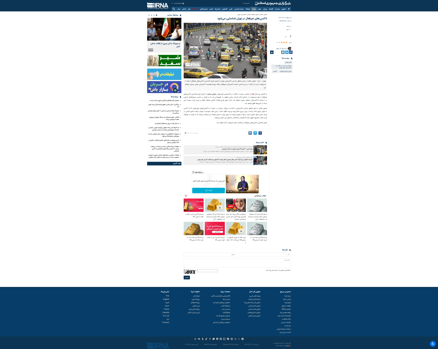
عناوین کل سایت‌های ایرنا (252, 302)
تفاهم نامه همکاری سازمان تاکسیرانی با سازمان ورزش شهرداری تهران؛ (234, 147)
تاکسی (275, 71)
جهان (259, 9)
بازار (189, 9)
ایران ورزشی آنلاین (194, 312)
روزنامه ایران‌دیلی (194, 309)
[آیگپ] (224, 339)
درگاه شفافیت (286, 319)
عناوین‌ (284, 9)
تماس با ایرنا (287, 299)
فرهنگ (247, 9)
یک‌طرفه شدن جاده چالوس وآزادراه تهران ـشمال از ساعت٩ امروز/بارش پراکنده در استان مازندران (163, 128)
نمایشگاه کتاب (225, 306)
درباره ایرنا (287, 296)
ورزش (265, 9)
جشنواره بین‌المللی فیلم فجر (221, 302)
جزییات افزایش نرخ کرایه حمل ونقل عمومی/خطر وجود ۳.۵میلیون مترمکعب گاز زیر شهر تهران (225, 159)
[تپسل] (193, 172)
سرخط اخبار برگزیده (254, 299)
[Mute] (231, 191)
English (166, 299)
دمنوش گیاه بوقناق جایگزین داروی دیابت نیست (164, 100)
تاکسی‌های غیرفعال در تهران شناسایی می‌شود (242, 18)
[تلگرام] (242, 339)
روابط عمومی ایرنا (285, 312)
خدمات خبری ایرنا (285, 332)
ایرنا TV (194, 9)
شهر (287, 30)
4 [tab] (149, 15)
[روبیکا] (235, 339)
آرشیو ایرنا (288, 302)
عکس (211, 9)
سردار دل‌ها (226, 299)
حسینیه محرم (226, 319)
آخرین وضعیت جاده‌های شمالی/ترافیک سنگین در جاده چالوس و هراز (164, 141)
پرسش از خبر (226, 309)
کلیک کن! (208, 190)
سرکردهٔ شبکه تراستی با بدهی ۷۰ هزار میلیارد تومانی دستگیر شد (163, 112)
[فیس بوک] (209, 339)
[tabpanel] (164, 35)
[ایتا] (220, 339)
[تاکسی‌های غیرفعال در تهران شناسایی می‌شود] (225, 50)
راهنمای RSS (286, 309)
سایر (178, 9)
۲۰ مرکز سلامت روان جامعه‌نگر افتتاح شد (167, 123)
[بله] (228, 339)
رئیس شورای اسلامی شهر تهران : (244, 157)
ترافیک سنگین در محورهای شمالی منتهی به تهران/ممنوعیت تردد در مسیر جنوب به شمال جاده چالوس (163, 156)
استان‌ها (217, 9)
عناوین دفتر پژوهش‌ (254, 312)
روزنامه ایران (196, 299)
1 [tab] (156, 15)
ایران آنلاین (196, 306)
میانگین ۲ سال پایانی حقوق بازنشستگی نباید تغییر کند (163, 105)
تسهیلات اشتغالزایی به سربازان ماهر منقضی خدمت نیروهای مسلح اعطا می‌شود (163, 135)
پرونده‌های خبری (254, 296)
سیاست (277, 9)
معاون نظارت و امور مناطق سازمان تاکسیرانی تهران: (252, 14)
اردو (168, 319)
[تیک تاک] (206, 339)
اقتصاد (271, 9)
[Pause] (228, 191)
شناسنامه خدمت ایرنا (284, 316)
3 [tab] (151, 15)
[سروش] (217, 339)
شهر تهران (288, 62)
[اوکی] (202, 339)
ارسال (186, 277)
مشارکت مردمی (286, 322)
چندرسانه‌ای (203, 9)
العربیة (167, 302)
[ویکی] (199, 339)
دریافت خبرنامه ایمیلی (284, 329)
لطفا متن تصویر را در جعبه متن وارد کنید (278, 270)
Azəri (167, 306)
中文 (167, 296)
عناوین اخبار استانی (254, 306)
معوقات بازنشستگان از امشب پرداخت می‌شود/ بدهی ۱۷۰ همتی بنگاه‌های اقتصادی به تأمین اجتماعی (165, 148)
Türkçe (166, 309)
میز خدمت (287, 325)
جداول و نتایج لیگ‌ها (223, 316)
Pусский (166, 316)
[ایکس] (239, 339)
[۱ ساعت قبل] (164, 29)
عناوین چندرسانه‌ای (254, 316)
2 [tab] (154, 15)
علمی (230, 9)
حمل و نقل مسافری (285, 71)
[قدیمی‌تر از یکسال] (260, 149)
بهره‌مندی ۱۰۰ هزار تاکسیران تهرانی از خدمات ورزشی (237, 149)
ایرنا (272, 3)
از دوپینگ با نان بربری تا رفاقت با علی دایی (165, 45)
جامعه (254, 9)
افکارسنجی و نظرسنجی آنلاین (220, 296)
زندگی (184, 9)
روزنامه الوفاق (195, 302)
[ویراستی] (213, 339)
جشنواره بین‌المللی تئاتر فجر (221, 322)
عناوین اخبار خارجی (254, 309)
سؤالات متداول (286, 306)
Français (165, 322)
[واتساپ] (195, 339)
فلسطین (224, 9)
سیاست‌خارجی (239, 9)
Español (166, 312)
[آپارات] (231, 339)
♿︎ (433, 344)
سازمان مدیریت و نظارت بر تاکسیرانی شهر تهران (283, 67)
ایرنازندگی (196, 296)
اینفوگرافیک (226, 312)
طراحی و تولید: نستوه (281, 346)
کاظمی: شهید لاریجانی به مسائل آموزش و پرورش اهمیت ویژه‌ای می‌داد (164, 118)
